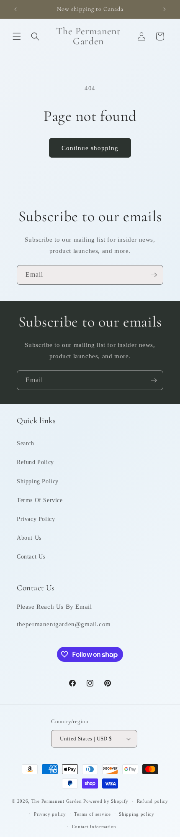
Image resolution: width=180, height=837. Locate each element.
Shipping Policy (38, 481)
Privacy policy (50, 814)
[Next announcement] (164, 9)
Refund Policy (35, 462)
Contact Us (31, 557)
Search (25, 443)
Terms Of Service (40, 500)
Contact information (94, 826)
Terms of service (92, 814)
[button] (17, 36)
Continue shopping (90, 148)
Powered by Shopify (106, 801)
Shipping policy (136, 814)
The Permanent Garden (56, 801)
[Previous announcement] (15, 9)
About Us (29, 538)
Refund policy (152, 801)
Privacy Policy (36, 519)
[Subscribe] (153, 275)
